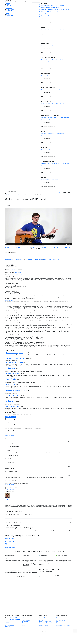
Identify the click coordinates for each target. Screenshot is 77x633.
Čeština (57, 103)
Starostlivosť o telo (65, 59)
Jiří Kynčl (26, 205)
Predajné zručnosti (45, 135)
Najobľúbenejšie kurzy (20, 1)
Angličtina (43, 103)
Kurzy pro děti (7, 530)
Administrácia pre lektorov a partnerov (64, 625)
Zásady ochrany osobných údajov (45, 624)
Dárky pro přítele (53, 530)
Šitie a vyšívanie (44, 15)
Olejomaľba (67, 9)
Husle (64, 29)
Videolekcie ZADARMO (67, 192)
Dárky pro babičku (45, 530)
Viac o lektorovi (8, 510)
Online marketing (60, 133)
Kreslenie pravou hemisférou (47, 9)
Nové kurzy (29, 1)
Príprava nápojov (61, 45)
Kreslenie (57, 7)
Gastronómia (8, 5)
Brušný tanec (44, 75)
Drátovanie (47, 5)
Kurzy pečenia (44, 45)
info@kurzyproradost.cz (15, 619)
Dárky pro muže (14, 530)
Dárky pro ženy (21, 530)
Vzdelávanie (50, 119)
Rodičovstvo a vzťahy (10, 9)
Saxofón (43, 31)
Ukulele (49, 31)
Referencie (24, 624)
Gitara (61, 29)
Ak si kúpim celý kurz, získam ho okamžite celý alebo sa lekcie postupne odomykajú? (22, 517)
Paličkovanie (43, 11)
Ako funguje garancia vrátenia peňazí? (13, 525)
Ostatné (7, 16)
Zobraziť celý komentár (9, 435)
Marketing (8, 14)
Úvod (6, 194)
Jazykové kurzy (9, 10)
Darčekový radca (42, 619)
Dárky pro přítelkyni (66, 530)
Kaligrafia (53, 7)
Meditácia (56, 59)
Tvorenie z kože (53, 11)
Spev (46, 31)
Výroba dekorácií (44, 13)
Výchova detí (63, 89)
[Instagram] (7, 622)
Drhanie (43, 5)
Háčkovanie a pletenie (45, 7)
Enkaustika (53, 5)
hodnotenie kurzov (19, 272)
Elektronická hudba (52, 29)
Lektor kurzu (45, 247)
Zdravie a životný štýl (10, 6)
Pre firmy (58, 617)
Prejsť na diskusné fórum (10, 416)
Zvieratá (52, 179)
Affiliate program (59, 624)
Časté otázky (56, 247)
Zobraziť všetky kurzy (10, 1)
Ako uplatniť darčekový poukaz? (45, 622)
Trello (59, 163)
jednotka (13, 269)
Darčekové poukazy (26, 620)
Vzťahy (59, 89)
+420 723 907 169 (13, 617)
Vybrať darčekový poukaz (21, 576)
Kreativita (8, 3)
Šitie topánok (51, 15)
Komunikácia (43, 117)
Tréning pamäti (44, 119)
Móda (60, 59)
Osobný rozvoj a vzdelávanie (11, 11)
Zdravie (42, 61)
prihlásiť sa (20, 424)
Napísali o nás (59, 622)
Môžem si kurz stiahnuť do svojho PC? (13, 519)
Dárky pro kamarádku (37, 530)
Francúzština (48, 103)
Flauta (58, 29)
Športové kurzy (50, 75)
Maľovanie (56, 9)
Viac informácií (56, 575)
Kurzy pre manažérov (51, 133)
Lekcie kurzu (18, 247)
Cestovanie (47, 59)
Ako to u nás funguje (60, 620)
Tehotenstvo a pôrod (53, 89)
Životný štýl (47, 61)
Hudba (7, 4)
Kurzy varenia (50, 45)
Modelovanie (61, 9)
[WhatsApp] (8, 622)
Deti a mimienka (44, 89)
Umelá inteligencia (45, 165)
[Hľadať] (5, 193)
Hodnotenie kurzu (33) (31, 247)
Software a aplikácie (10, 15)
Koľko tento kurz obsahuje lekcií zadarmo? (14, 522)
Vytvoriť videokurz (25, 621)
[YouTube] (6, 622)
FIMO (57, 5)
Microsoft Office (54, 163)
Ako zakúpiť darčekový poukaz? (45, 621)
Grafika (48, 163)
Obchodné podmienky (43, 625)
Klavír (68, 29)
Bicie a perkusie (44, 29)
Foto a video (61, 5)
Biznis (7, 13)
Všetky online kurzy (12, 194)
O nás (23, 617)
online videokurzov (18, 274)
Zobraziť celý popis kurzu (10, 300)
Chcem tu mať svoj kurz (43, 617)
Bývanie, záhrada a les (45, 179)
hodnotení (12, 205)
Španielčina (62, 103)
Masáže (51, 59)
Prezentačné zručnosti (51, 117)
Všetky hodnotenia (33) (9, 489)
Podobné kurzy (68, 247)
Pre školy (58, 619)
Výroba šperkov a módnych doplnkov (56, 13)
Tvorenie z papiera (61, 11)
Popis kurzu (7, 247)
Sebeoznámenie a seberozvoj (63, 117)
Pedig (48, 11)
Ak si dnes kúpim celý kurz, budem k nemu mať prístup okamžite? (19, 514)
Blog (23, 622)
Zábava (56, 179)
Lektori (23, 619)
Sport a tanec (9, 8)
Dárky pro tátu (59, 530)
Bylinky (42, 59)
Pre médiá (58, 621)
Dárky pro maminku (28, 530)
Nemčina (54, 103)
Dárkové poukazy (36, 1)
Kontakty (23, 625)
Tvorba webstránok (65, 163)
